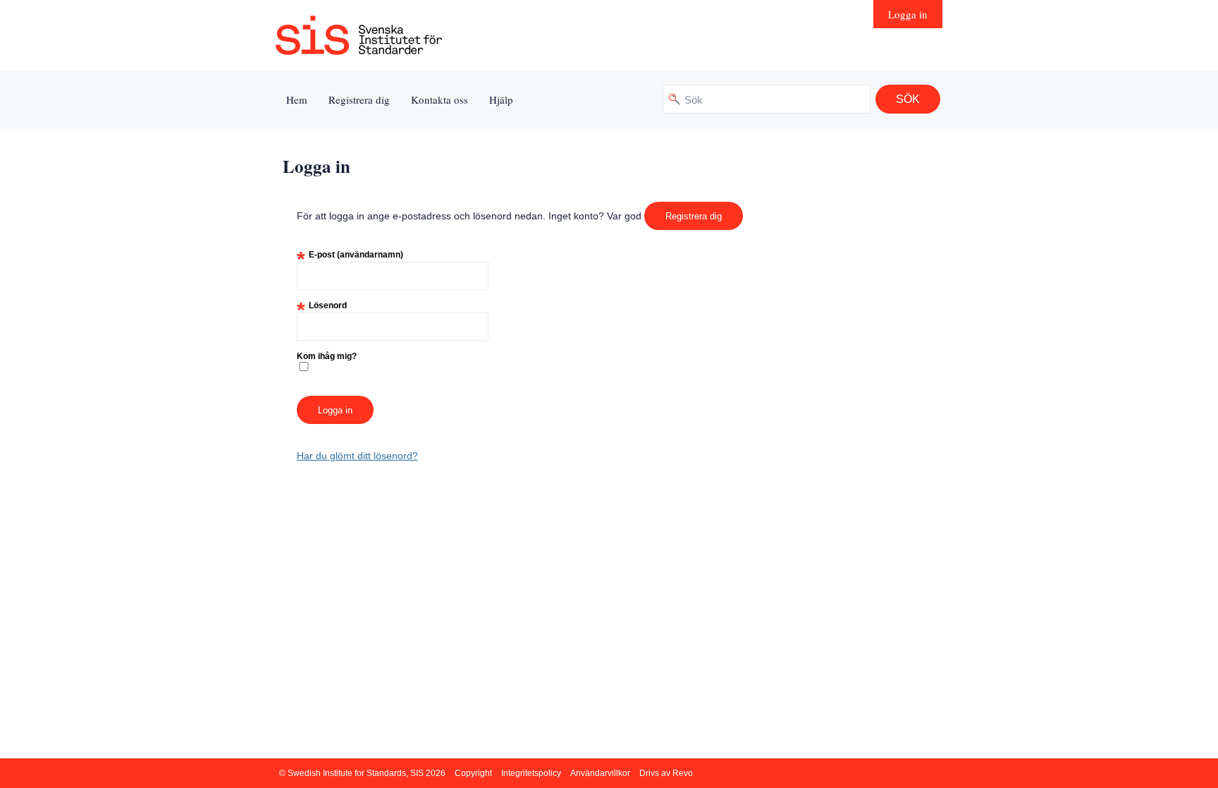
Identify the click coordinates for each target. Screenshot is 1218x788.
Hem (296, 99)
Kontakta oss (439, 99)
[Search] (907, 99)
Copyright (473, 773)
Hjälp (501, 99)
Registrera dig (359, 99)
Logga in (908, 14)
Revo (682, 773)
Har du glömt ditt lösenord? (357, 455)
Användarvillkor (600, 773)
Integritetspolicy (531, 773)
